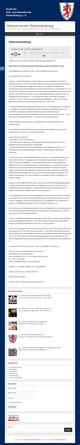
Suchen (10, 427)
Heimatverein (13, 371)
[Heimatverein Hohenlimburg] (40, 21)
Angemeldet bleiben (15, 402)
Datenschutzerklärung (59, 439)
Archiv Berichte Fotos (15, 367)
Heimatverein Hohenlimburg (30, 25)
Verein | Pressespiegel (15, 378)
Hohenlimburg (13, 373)
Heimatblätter (13, 369)
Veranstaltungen (13, 375)
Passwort (10, 398)
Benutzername (12, 393)
